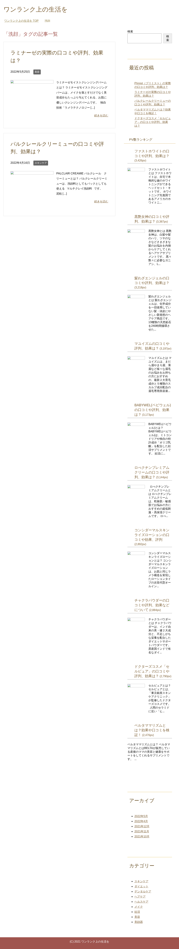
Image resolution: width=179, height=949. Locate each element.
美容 (37, 71)
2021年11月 (141, 831)
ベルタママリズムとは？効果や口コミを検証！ (151, 730)
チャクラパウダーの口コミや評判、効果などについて (151, 605)
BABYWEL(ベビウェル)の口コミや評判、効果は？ (152, 409)
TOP (21, 20)
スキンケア (41, 162)
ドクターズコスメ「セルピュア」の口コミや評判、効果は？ (152, 122)
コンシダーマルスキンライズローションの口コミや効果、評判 (151, 534)
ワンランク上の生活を (35, 9)
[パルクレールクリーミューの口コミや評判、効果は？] (31, 203)
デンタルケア (142, 891)
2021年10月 (141, 836)
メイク (138, 906)
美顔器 (138, 921)
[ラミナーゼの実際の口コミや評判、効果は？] (31, 112)
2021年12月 (141, 826)
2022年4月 (141, 821)
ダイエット (141, 886)
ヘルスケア (141, 901)
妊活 (137, 911)
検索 (130, 31)
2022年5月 (141, 816)
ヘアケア (140, 896)
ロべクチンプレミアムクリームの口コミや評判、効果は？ (151, 472)
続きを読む (101, 115)
